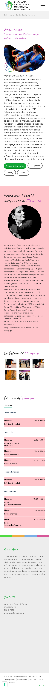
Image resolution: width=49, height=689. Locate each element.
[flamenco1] (11, 363)
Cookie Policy (22, 679)
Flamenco (8, 405)
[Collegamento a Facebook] (39, 686)
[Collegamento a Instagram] (43, 686)
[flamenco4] (11, 375)
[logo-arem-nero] (20, 5)
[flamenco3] (38, 363)
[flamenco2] (24, 363)
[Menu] (41, 5)
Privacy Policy (10, 679)
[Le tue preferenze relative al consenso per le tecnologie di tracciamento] (4, 684)
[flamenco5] (24, 375)
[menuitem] (41, 5)
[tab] (8, 405)
